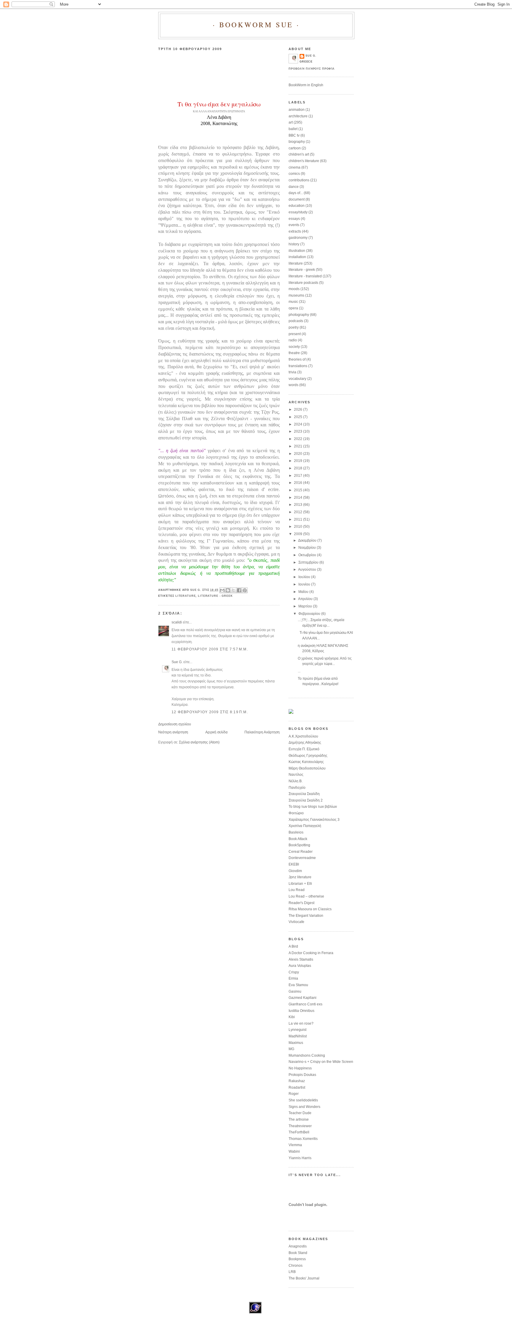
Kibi (292, 1017)
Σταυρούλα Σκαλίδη (304, 794)
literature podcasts (303, 283)
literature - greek (215, 595)
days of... (296, 193)
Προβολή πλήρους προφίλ (312, 68)
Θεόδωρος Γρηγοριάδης (308, 756)
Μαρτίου (305, 606)
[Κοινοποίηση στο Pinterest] (245, 590)
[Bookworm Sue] (291, 713)
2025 (298, 417)
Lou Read (297, 890)
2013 (298, 505)
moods (294, 289)
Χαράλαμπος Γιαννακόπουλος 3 (314, 820)
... (299, 671)
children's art (299, 154)
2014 (298, 497)
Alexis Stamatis (301, 959)
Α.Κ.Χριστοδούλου (303, 736)
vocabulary (297, 379)
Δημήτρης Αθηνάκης (305, 742)
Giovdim (295, 871)
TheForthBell (299, 1132)
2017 (298, 476)
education (297, 206)
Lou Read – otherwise (306, 896)
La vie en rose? (301, 1023)
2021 (298, 446)
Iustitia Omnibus (301, 1011)
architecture (298, 116)
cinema (294, 167)
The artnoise (299, 1119)
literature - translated (305, 276)
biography (297, 142)
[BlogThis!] (228, 590)
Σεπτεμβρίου (308, 562)
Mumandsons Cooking (307, 1055)
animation (297, 110)
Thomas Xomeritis (303, 1139)
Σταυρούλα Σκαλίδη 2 (306, 800)
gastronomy (298, 238)
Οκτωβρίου (307, 555)
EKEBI (294, 864)
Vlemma (295, 1145)
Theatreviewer (300, 1126)
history (294, 244)
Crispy (294, 972)
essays (294, 219)
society (294, 347)
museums (296, 295)
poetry (294, 327)
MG (291, 1049)
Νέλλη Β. (296, 781)
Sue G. (177, 662)
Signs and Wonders (304, 1107)
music (293, 302)
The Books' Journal (304, 1278)
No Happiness (300, 1068)
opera (293, 308)
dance (294, 187)
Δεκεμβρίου (307, 540)
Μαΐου (303, 592)
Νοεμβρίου (307, 548)
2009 (298, 534)
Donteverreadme (302, 858)
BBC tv (294, 135)
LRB (292, 1272)
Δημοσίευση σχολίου (174, 724)
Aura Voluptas (300, 966)
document (297, 199)
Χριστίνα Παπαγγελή (305, 826)
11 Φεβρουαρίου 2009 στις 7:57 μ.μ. (210, 649)
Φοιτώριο (296, 813)
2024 (298, 424)
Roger (294, 1094)
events (294, 225)
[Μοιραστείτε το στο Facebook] (239, 590)
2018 (298, 468)
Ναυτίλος (296, 774)
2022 (298, 439)
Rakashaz (297, 1081)
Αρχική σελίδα (216, 732)
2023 (298, 431)
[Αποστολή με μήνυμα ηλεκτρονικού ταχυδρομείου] (222, 590)
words (293, 385)
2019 (298, 461)
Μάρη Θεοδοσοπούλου (307, 768)
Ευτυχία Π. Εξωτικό (304, 749)
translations (298, 366)
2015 (298, 490)
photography (299, 315)
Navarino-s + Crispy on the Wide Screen (321, 1062)
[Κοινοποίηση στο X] (233, 590)
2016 (298, 483)
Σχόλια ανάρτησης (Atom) (199, 742)
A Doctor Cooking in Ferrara (311, 953)
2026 (298, 409)
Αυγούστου (307, 569)
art (291, 122)
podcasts (296, 321)
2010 (298, 526)
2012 (298, 512)
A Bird (293, 946)
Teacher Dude (300, 1113)
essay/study (298, 212)
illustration (297, 251)
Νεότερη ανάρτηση (173, 732)
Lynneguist (297, 1030)
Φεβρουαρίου (309, 614)
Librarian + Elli (300, 884)
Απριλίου (305, 599)
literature (185, 595)
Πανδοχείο (297, 788)
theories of (297, 359)
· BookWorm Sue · (256, 24)
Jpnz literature (300, 877)
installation (297, 257)
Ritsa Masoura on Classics (310, 909)
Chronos (296, 1265)
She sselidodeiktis (303, 1100)
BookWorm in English (306, 85)
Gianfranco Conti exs (305, 1004)
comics (294, 174)
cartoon (295, 148)
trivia (292, 372)
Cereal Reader (301, 852)
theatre (294, 353)
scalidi (177, 622)
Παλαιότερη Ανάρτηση (262, 732)
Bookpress (297, 1259)
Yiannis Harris (300, 1158)
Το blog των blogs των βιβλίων (313, 806)
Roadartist (297, 1087)
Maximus (296, 1043)
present (295, 334)
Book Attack (298, 839)
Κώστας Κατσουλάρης (306, 762)
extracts (295, 231)
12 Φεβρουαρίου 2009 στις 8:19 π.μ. (210, 712)
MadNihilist (298, 1036)
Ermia (293, 978)
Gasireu (295, 991)
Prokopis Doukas (302, 1075)
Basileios (296, 832)
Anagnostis (298, 1246)
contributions (299, 180)
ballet (293, 129)
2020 (298, 454)
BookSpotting (299, 845)
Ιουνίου (304, 584)
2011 (298, 519)
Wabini (294, 1151)
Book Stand (298, 1253)
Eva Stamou (298, 985)
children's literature (304, 161)
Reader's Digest (301, 903)
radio (293, 340)
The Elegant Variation (306, 916)
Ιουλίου (304, 577)
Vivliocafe (296, 922)
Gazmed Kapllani (302, 998)
